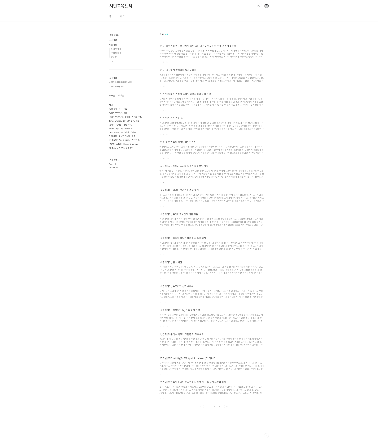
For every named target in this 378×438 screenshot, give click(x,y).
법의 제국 (113, 136)
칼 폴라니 (127, 140)
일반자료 (114, 56)
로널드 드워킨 (124, 136)
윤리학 (112, 124)
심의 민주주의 (128, 120)
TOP (266, 435)
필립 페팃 (113, 109)
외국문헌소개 (116, 48)
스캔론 (133, 132)
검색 (259, 6)
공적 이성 (125, 132)
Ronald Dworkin (130, 143)
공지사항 (113, 39)
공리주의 (120, 147)
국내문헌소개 (116, 52)
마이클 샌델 (136, 116)
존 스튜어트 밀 (115, 140)
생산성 (112, 143)
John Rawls (114, 132)
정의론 (119, 124)
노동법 (119, 143)
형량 (120, 109)
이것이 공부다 (126, 128)
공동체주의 (130, 147)
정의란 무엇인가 (115, 113)
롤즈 (138, 120)
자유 (126, 113)
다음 (226, 406)
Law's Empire (115, 120)
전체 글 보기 (114, 34)
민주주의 (135, 140)
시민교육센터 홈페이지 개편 (120, 82)
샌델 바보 (127, 124)
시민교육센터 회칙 (116, 86)
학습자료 (113, 44)
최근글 (112, 95)
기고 (111, 61)
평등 (133, 136)
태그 (122, 16)
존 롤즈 (112, 147)
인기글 (121, 95)
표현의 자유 (114, 128)
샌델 (126, 109)
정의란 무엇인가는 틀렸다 (119, 116)
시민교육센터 (120, 5)
